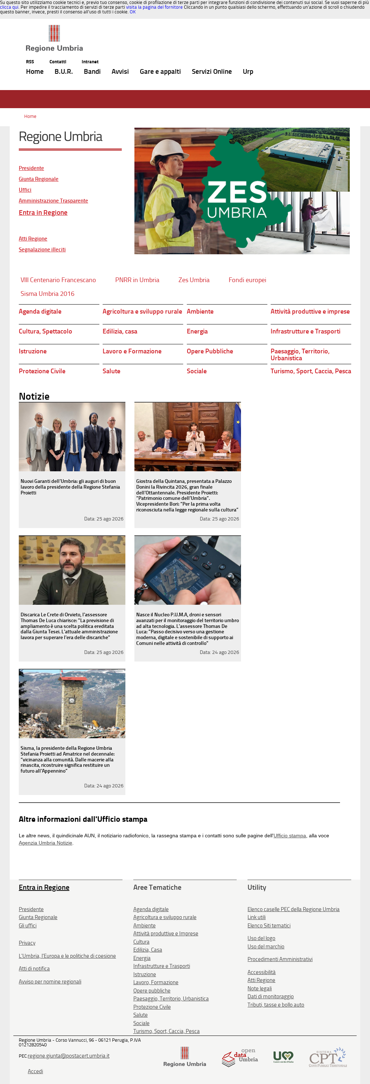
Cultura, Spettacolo (45, 331)
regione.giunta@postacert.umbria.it (68, 1056)
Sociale (197, 371)
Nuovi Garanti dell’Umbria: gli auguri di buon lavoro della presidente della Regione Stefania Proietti (70, 487)
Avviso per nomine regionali (50, 981)
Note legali (260, 988)
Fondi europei (247, 280)
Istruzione (33, 351)
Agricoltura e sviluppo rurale (142, 311)
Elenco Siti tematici (269, 925)
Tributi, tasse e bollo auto (276, 1005)
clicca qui (9, 7)
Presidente (31, 168)
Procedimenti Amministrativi (280, 959)
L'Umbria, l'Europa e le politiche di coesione (67, 956)
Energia (197, 331)
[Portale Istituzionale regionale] (185, 1056)
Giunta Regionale (39, 179)
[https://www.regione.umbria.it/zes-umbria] (242, 191)
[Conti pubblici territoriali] (328, 1056)
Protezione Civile (42, 371)
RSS (30, 61)
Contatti (58, 61)
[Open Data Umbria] (239, 1056)
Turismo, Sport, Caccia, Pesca (311, 371)
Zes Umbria (194, 280)
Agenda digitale (40, 311)
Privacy (27, 943)
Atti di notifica (34, 968)
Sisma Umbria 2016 (47, 293)
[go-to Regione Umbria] (54, 28)
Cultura (141, 942)
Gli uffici (27, 925)
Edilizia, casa (120, 331)
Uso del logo (261, 938)
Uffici (25, 190)
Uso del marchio (266, 946)
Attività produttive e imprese (310, 311)
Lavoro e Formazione (132, 351)
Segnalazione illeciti (42, 249)
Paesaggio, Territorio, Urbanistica (300, 354)
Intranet (90, 61)
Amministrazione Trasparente (53, 201)
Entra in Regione (43, 212)
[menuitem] (35, 72)
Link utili (257, 917)
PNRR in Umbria (137, 280)
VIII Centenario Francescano (58, 280)
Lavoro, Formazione (155, 982)
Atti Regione (33, 239)
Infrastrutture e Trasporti (305, 331)
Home (30, 116)
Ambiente (200, 311)
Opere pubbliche (152, 990)
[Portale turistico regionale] (283, 1056)
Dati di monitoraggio (271, 996)
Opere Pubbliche (210, 351)
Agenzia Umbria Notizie (45, 843)
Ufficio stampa (290, 835)
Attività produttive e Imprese (165, 933)
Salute (111, 371)
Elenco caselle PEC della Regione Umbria (294, 909)
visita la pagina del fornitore (154, 7)
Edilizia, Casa (147, 950)
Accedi (35, 1071)
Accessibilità (262, 972)
